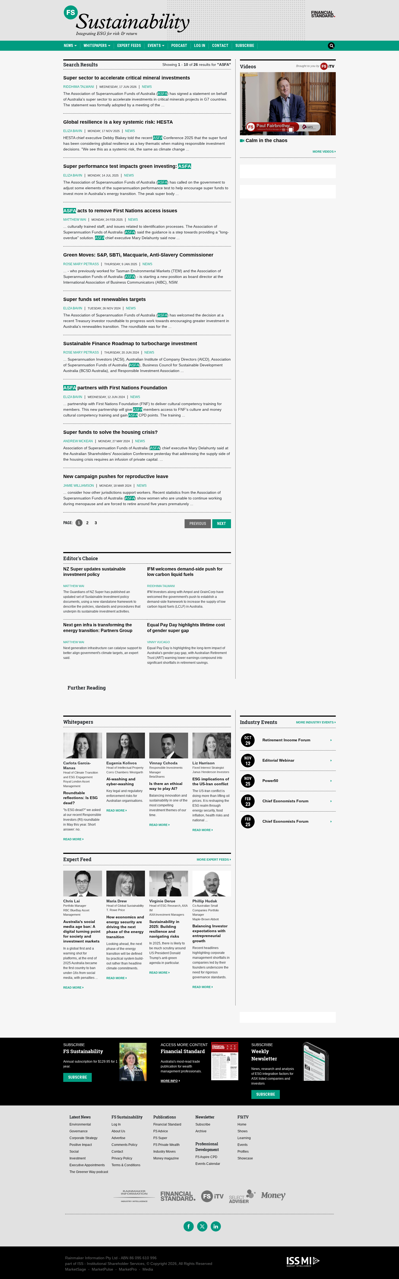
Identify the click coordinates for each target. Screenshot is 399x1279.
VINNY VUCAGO (158, 642)
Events (155, 45)
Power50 (270, 780)
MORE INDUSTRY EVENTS (315, 722)
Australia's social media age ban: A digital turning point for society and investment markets (81, 931)
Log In (199, 45)
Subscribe (244, 45)
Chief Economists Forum (285, 801)
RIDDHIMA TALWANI (161, 586)
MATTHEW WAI (73, 586)
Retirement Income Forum (286, 740)
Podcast (179, 45)
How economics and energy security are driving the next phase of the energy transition (125, 927)
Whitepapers (95, 45)
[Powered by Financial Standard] (323, 14)
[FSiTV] (327, 66)
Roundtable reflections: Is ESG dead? (80, 798)
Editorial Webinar (278, 760)
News (69, 45)
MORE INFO (169, 1080)
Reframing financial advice (277, 140)
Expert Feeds (129, 45)
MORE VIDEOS (323, 151)
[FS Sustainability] (126, 20)
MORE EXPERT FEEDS (213, 859)
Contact (220, 45)
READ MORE (72, 839)
